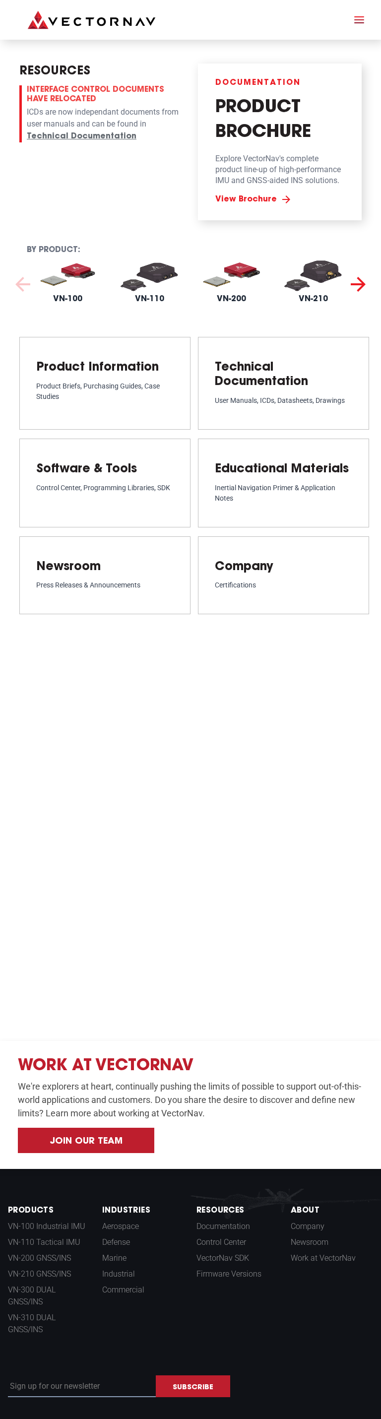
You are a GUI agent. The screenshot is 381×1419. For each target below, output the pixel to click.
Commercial (123, 1289)
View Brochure (246, 199)
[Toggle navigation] (359, 19)
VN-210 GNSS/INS (39, 1274)
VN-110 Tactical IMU (44, 1242)
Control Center (221, 1242)
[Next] (358, 283)
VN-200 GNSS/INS (39, 1258)
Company (307, 1226)
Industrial (118, 1274)
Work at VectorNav (323, 1258)
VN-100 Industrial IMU (46, 1226)
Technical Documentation (81, 136)
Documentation (223, 1226)
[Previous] (22, 283)
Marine (114, 1258)
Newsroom (309, 1242)
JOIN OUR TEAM (86, 1141)
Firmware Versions (228, 1274)
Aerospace (120, 1226)
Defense (116, 1242)
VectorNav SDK (222, 1258)
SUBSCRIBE (193, 1387)
